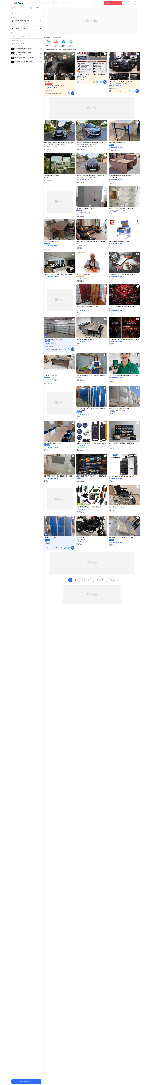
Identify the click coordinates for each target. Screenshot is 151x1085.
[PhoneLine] (72, 93)
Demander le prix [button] (116, 147)
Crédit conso (55, 3)
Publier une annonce (114, 3)
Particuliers (15, 44)
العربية (132, 3)
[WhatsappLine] (101, 82)
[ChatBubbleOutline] (69, 93)
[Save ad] (73, 54)
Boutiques (62, 3)
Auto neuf (30, 3)
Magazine (69, 3)
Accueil (48, 37)
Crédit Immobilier (46, 3)
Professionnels (25, 44)
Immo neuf (37, 3)
